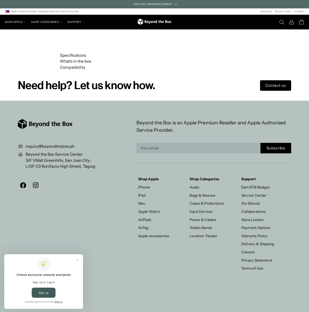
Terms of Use (252, 268)
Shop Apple (14, 22)
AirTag (143, 227)
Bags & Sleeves (202, 195)
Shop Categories (45, 22)
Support (74, 22)
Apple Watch (149, 211)
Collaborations (253, 211)
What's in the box (75, 61)
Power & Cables (203, 219)
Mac (141, 203)
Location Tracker (203, 236)
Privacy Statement (256, 260)
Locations (299, 11)
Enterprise (266, 11)
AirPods (144, 219)
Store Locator (252, 219)
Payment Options (256, 227)
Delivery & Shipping (257, 244)
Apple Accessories (153, 236)
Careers (248, 252)
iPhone (144, 187)
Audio (194, 187)
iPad (141, 195)
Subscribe (276, 148)
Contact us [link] (275, 85)
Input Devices (201, 211)
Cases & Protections (207, 203)
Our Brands (250, 203)
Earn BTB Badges (255, 187)
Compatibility (72, 67)
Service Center (283, 11)
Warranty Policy (254, 236)
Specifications (73, 55)
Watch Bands (201, 227)
